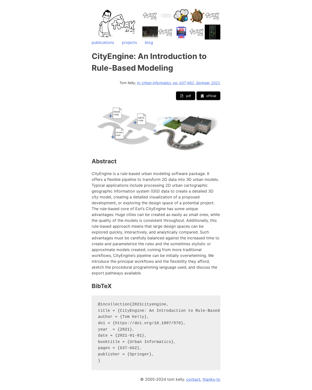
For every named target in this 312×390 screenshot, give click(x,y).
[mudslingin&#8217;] (197, 16)
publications (103, 42)
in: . (178, 83)
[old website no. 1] (166, 16)
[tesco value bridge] (181, 32)
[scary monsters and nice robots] (212, 32)
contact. (193, 379)
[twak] (117, 37)
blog (149, 42)
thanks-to (211, 379)
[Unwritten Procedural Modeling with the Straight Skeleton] (150, 32)
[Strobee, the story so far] (181, 16)
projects (129, 42)
